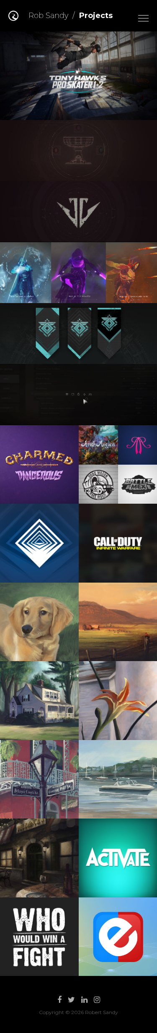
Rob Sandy (48, 15)
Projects (96, 15)
